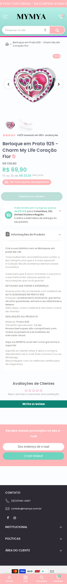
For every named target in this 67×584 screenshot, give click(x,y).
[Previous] (8, 84)
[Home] (7, 44)
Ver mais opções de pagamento (29, 182)
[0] (61, 17)
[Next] (58, 84)
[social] (8, 517)
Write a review (33, 404)
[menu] (5, 16)
